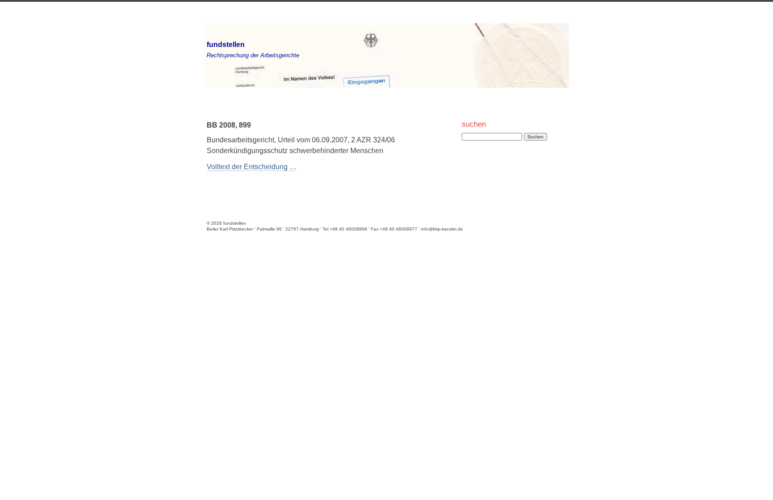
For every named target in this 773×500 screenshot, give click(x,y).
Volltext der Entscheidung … (252, 167)
